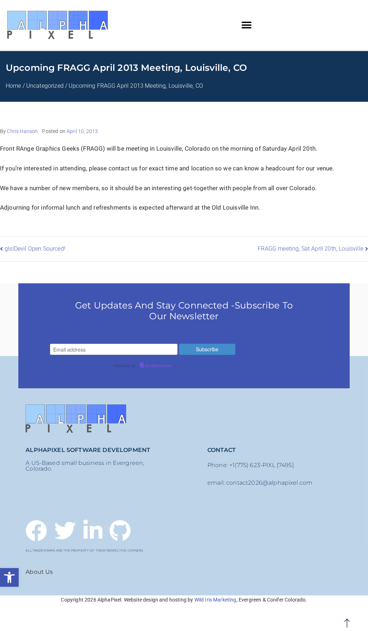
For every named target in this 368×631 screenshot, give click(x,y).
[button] (9, 577)
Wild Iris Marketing (215, 600)
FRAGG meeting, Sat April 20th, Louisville (310, 248)
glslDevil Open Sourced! (35, 248)
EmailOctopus (158, 366)
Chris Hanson (22, 131)
